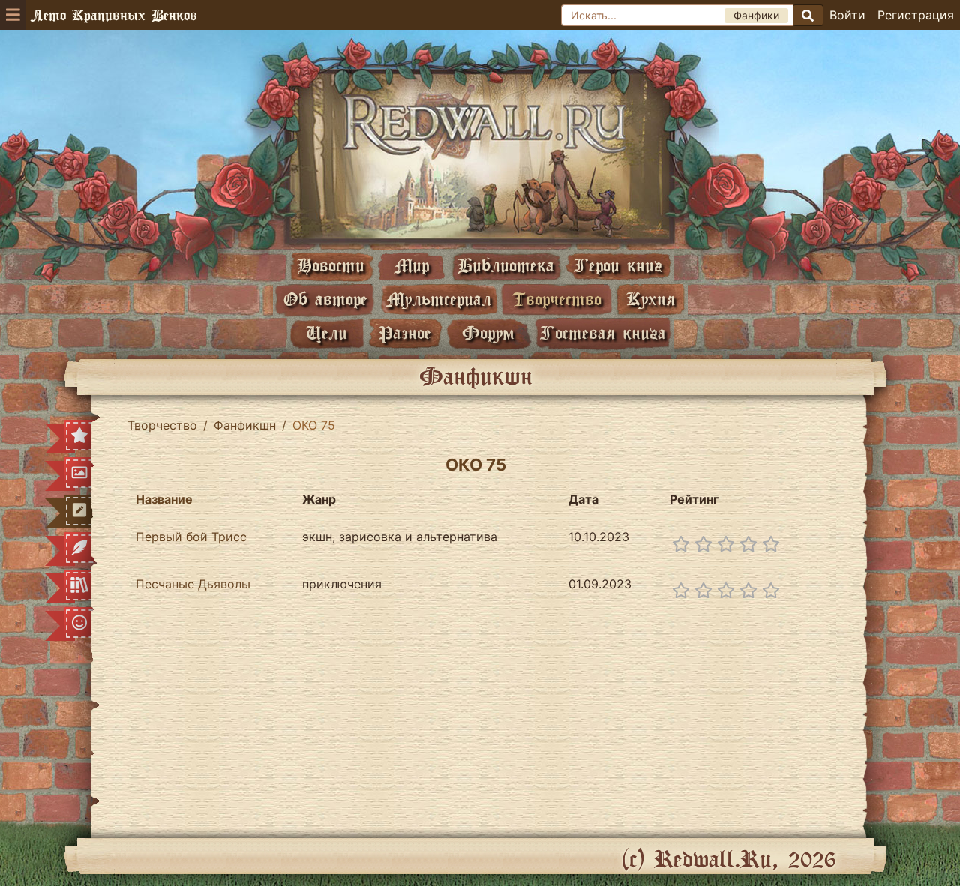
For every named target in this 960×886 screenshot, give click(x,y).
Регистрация (916, 14)
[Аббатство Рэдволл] (480, 155)
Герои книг (618, 265)
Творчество (557, 298)
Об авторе (326, 298)
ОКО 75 (476, 464)
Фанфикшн (245, 425)
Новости (330, 265)
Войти (848, 14)
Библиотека (506, 265)
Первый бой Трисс (191, 536)
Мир (411, 265)
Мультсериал (438, 298)
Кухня (650, 298)
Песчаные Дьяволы (193, 583)
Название (164, 499)
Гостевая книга (603, 332)
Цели (326, 332)
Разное (405, 332)
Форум (488, 332)
